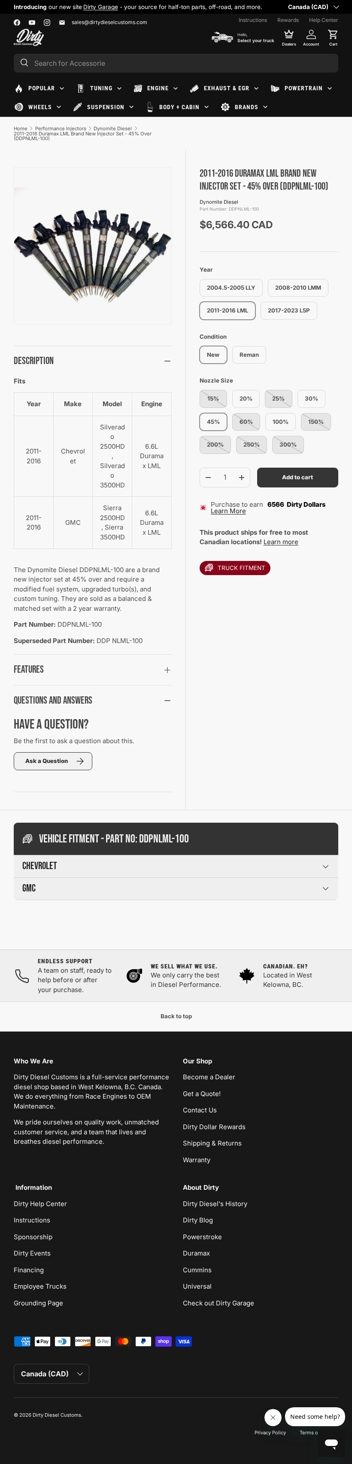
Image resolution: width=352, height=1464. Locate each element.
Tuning (101, 88)
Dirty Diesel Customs (57, 1415)
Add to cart (297, 477)
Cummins (197, 1270)
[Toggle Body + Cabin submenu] (206, 107)
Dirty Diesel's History (215, 1204)
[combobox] (176, 63)
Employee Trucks (40, 1286)
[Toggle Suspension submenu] (131, 107)
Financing (29, 1270)
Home (20, 129)
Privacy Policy (270, 1433)
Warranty (196, 1160)
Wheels (40, 107)
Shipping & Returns (212, 1143)
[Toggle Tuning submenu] (119, 88)
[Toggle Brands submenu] (265, 107)
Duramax (196, 1253)
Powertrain (304, 88)
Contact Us (200, 1110)
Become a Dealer (209, 1077)
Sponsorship (33, 1237)
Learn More (228, 511)
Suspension (105, 107)
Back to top (176, 1016)
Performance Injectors (60, 129)
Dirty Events (32, 1253)
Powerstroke (202, 1237)
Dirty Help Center (40, 1204)
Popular (41, 88)
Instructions (253, 20)
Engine (158, 88)
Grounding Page (38, 1303)
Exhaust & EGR (226, 88)
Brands (246, 107)
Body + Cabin (179, 107)
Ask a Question (46, 760)
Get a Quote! (202, 1094)
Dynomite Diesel (113, 129)
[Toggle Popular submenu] (62, 88)
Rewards (288, 20)
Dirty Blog (198, 1220)
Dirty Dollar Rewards (214, 1127)
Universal (197, 1286)
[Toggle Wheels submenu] (59, 107)
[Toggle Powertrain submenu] (330, 88)
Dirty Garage (100, 6)
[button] (333, 37)
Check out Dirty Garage (218, 1303)
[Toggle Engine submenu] (175, 88)
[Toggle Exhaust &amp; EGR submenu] (256, 88)
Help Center (323, 20)
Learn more (281, 542)
